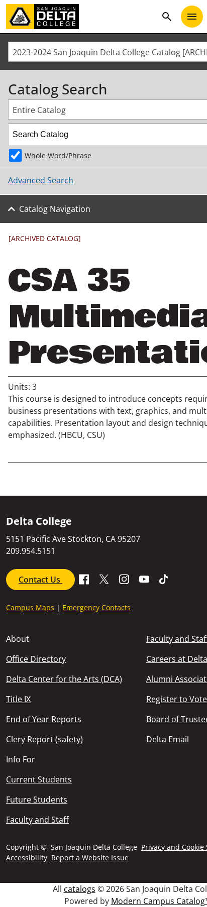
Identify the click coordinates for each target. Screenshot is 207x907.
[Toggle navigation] (192, 17)
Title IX (18, 699)
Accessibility (26, 857)
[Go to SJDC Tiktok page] (164, 578)
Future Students (36, 799)
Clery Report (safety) (44, 739)
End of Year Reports (43, 719)
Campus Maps (30, 607)
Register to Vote (176, 699)
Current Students (39, 779)
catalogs (79, 888)
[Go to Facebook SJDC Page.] (84, 578)
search (167, 17)
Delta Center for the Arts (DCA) (64, 679)
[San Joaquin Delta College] (81, 16)
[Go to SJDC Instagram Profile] (124, 578)
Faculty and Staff (37, 819)
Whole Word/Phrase (58, 155)
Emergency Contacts (96, 607)
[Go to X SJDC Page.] (104, 578)
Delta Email (167, 739)
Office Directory (36, 658)
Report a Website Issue (90, 857)
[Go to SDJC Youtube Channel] (144, 578)
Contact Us (40, 579)
